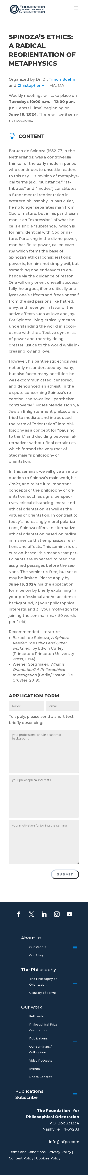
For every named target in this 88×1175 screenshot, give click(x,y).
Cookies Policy (48, 1158)
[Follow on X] (31, 914)
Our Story (36, 955)
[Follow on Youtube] (69, 914)
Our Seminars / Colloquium (40, 1049)
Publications (38, 1038)
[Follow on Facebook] (18, 914)
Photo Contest (40, 1077)
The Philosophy (38, 970)
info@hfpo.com (64, 1142)
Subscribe (26, 1098)
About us (31, 938)
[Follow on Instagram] (56, 914)
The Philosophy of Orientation (43, 981)
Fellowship (37, 1016)
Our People (37, 947)
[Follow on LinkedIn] (44, 914)
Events (34, 1069)
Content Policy (21, 1158)
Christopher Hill (32, 85)
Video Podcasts (40, 1060)
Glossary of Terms (42, 993)
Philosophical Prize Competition (43, 1027)
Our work (31, 1008)
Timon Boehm (63, 79)
